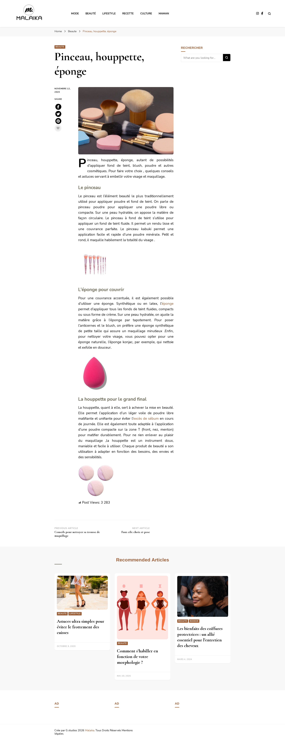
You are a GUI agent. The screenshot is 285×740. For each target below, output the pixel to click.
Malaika (89, 730)
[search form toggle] (269, 13)
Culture (146, 13)
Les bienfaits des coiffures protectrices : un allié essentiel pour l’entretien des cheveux (200, 637)
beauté (91, 13)
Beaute (60, 47)
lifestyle (109, 13)
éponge (168, 303)
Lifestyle (75, 613)
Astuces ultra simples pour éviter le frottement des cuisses (80, 627)
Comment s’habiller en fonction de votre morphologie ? (137, 656)
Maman (164, 13)
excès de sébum (146, 418)
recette (128, 13)
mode (75, 13)
